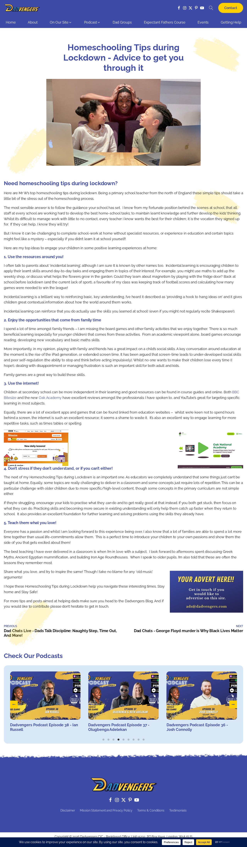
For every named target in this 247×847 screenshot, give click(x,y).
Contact (230, 8)
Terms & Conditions (150, 810)
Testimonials (178, 810)
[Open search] (211, 8)
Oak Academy (50, 398)
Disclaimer (67, 810)
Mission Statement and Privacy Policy (106, 810)
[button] (61, 23)
